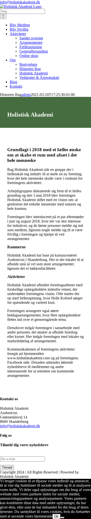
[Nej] (62, 517)
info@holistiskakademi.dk (20, 2)
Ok (56, 516)
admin (26, 95)
